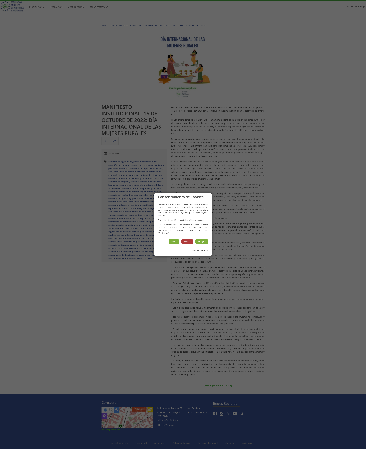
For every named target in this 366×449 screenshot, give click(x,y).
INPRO (205, 250)
